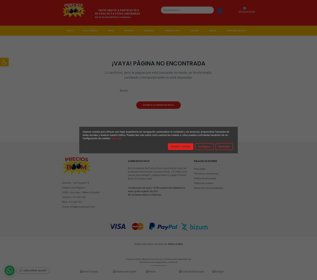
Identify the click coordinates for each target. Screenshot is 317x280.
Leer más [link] (116, 138)
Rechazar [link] (224, 146)
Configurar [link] (204, 146)
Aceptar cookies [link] (181, 146)
